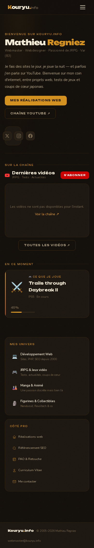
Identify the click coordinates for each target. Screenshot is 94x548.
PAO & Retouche (29, 459)
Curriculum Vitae (30, 470)
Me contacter (27, 481)
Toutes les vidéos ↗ (47, 245)
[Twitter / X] (7, 136)
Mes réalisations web (35, 100)
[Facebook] (30, 136)
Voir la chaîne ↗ (47, 214)
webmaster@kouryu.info (24, 541)
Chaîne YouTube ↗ (30, 113)
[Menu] (82, 7)
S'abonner (75, 175)
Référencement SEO (32, 448)
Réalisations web (30, 437)
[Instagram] (18, 136)
